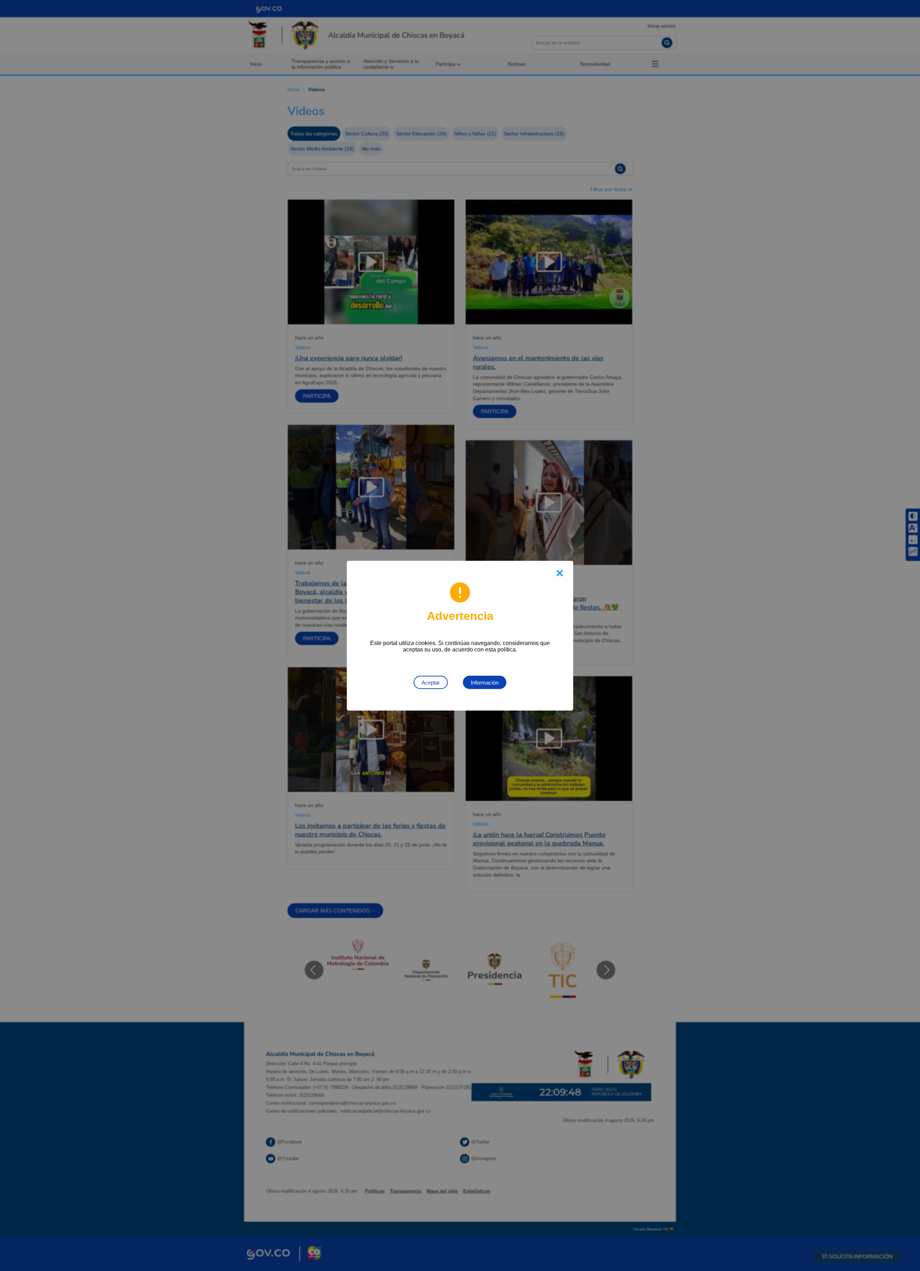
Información (484, 682)
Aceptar (431, 682)
